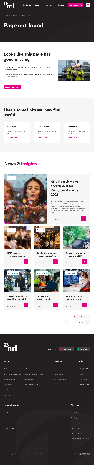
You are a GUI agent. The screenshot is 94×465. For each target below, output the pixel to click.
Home (6, 16)
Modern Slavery (51, 454)
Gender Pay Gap (40, 454)
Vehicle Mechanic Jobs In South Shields (19, 16)
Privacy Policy (9, 454)
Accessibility (60, 454)
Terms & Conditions (20, 454)
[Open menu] (88, 5)
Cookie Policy (30, 454)
